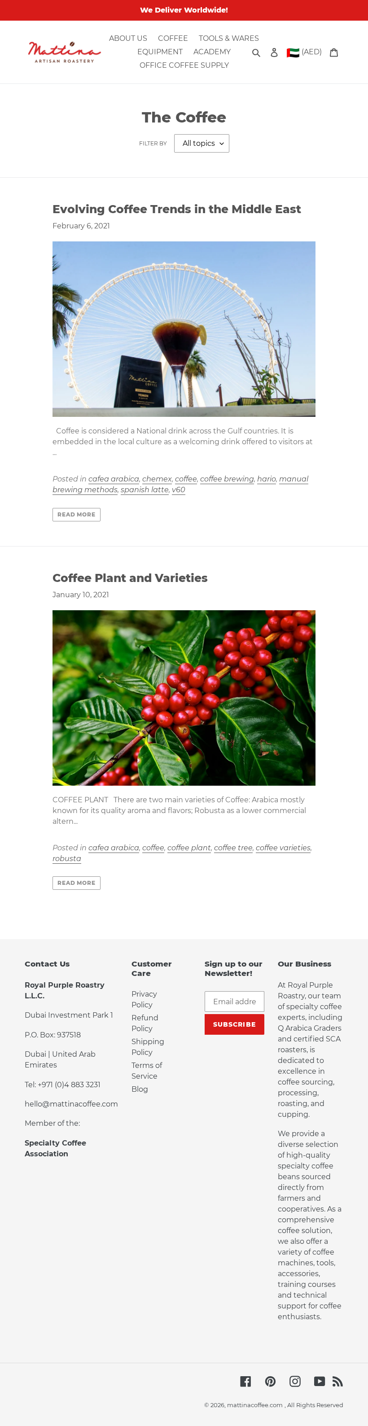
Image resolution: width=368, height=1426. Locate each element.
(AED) (304, 52)
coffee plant (189, 848)
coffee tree (233, 848)
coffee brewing (227, 479)
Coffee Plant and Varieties (130, 578)
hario (266, 479)
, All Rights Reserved (314, 1405)
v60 (178, 490)
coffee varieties (283, 848)
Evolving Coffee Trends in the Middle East (177, 209)
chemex (157, 479)
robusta (67, 858)
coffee (186, 479)
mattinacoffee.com (255, 1405)
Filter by (153, 143)
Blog (139, 1089)
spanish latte (145, 490)
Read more (76, 514)
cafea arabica (113, 479)
